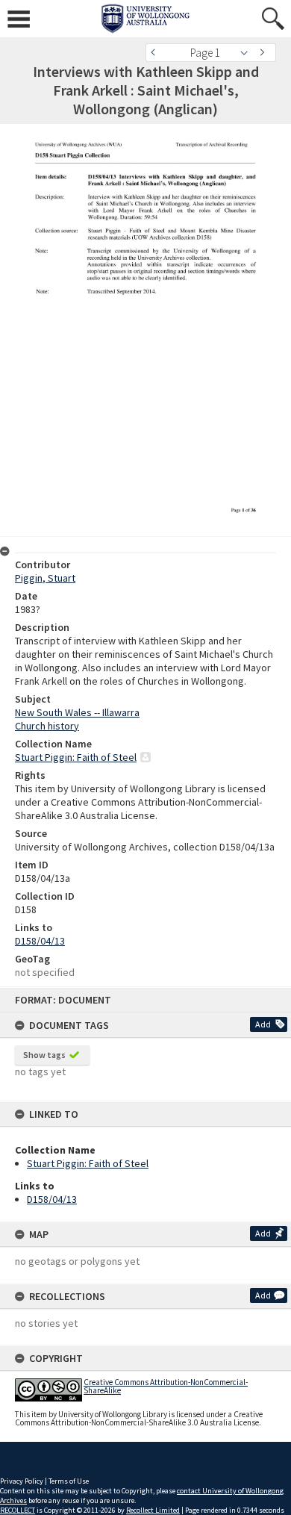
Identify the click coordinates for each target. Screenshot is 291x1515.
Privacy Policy (21, 1481)
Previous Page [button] (156, 52)
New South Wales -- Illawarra (77, 712)
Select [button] (248, 52)
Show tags (44, 1054)
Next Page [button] (264, 52)
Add (263, 1024)
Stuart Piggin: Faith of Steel (87, 1163)
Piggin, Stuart (45, 578)
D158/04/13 (52, 1199)
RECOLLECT (17, 1510)
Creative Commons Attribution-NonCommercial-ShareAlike (166, 1386)
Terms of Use (68, 1481)
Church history (47, 725)
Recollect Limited (153, 1510)
